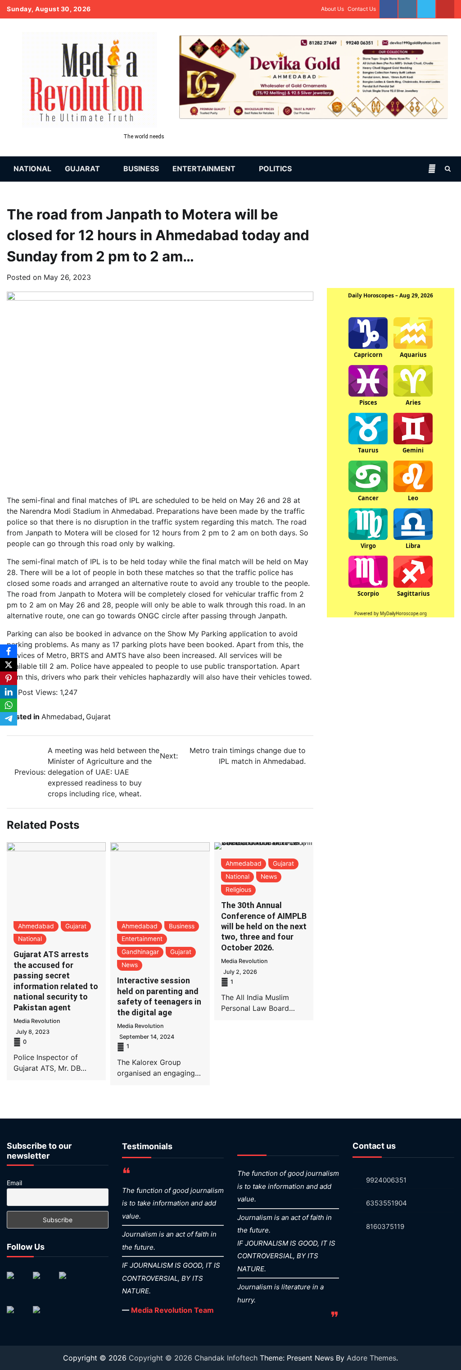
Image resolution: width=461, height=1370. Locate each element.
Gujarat (82, 168)
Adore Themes (371, 1357)
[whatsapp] (426, 9)
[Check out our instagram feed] (43, 1317)
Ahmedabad (61, 716)
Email (14, 1183)
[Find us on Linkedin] (70, 1282)
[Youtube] (445, 9)
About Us (332, 8)
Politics (275, 168)
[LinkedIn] (8, 692)
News (130, 964)
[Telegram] (8, 719)
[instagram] (407, 9)
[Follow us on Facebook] (17, 1282)
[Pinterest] (8, 678)
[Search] (447, 168)
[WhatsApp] (8, 705)
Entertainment (203, 168)
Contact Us (362, 8)
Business (141, 168)
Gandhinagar (140, 951)
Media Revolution (37, 1021)
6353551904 (386, 1203)
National (32, 168)
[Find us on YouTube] (17, 1317)
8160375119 (385, 1226)
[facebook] (389, 9)
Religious (238, 889)
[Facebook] (8, 651)
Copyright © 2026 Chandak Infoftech (194, 1357)
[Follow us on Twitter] (43, 1282)
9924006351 (386, 1180)
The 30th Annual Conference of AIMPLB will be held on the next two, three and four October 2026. (264, 926)
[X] (8, 664)
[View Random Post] (431, 168)
